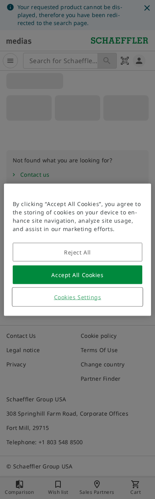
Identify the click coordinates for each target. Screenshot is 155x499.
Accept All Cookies (77, 274)
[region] (77, 249)
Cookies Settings (77, 297)
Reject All (77, 252)
